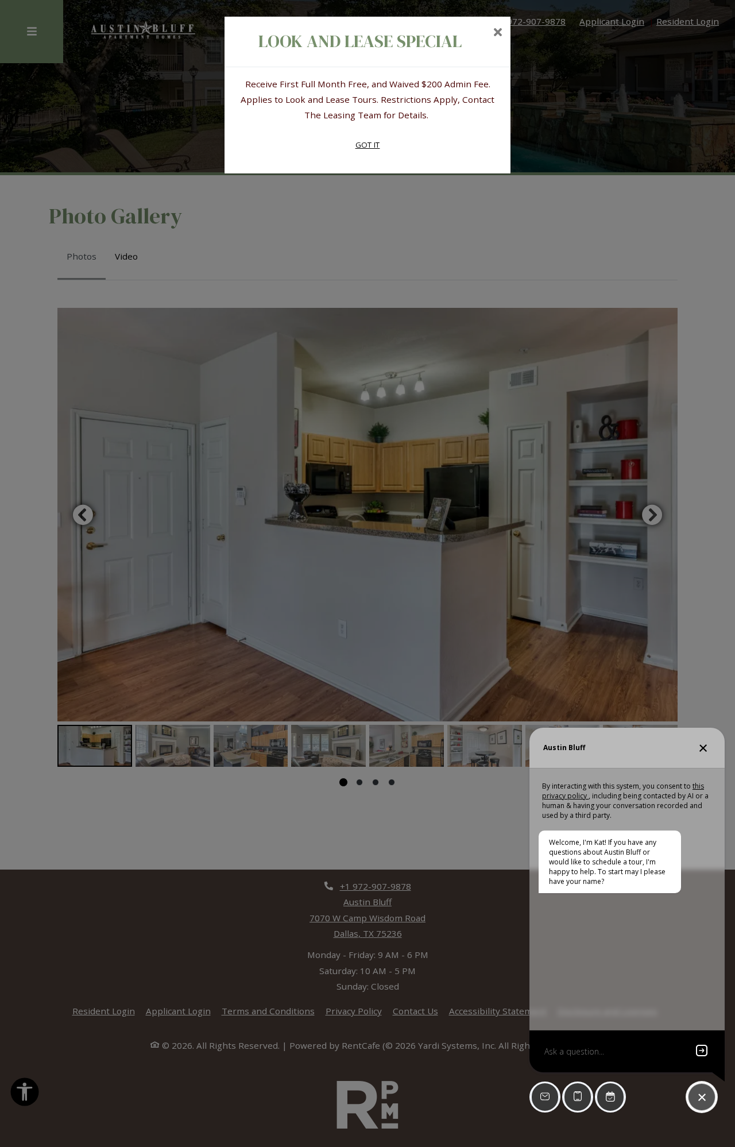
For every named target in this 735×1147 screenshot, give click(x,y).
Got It (367, 145)
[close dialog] (497, 33)
